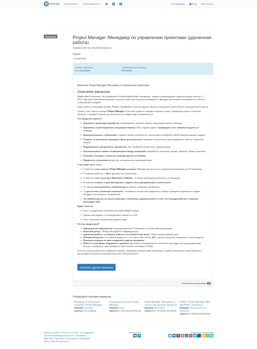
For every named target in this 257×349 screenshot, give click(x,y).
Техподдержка (178, 3)
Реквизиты (81, 335)
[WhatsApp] (207, 335)
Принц (121, 307)
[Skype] (211, 335)
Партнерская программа (78, 338)
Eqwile (77, 54)
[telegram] (170, 335)
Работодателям (91, 3)
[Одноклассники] (182, 335)
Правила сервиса (52, 332)
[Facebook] (178, 335)
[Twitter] (195, 335)
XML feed (48, 338)
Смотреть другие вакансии (96, 267)
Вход (194, 3)
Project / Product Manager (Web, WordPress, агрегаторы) (195, 303)
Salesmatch (88, 307)
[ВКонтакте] (174, 335)
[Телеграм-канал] (120, 4)
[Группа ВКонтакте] (113, 4)
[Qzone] (203, 335)
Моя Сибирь (159, 307)
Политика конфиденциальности (59, 335)
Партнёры (59, 338)
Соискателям (70, 3)
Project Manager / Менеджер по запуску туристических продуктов (161, 303)
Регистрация (207, 3)
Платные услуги (70, 332)
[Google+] (190, 335)
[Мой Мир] (186, 335)
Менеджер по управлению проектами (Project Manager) (88, 303)
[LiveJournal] (199, 335)
